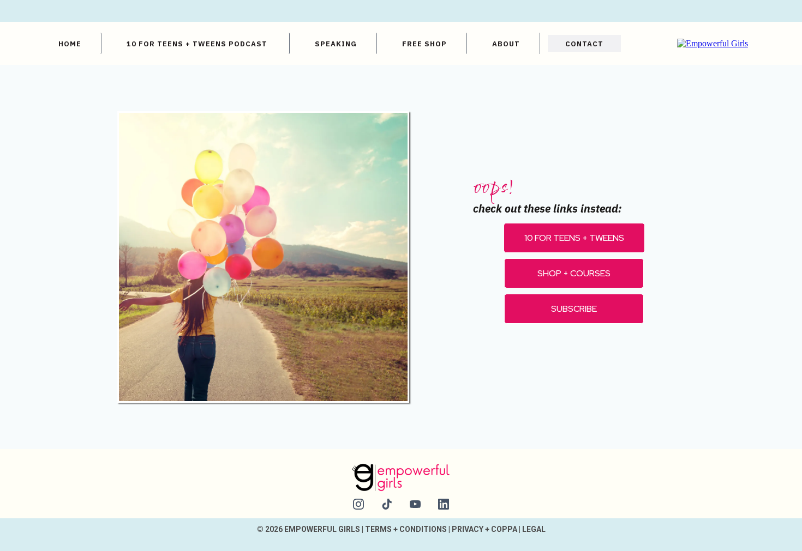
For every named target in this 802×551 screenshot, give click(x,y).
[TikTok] (387, 504)
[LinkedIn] (443, 504)
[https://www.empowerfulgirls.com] (712, 42)
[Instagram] (358, 504)
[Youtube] (415, 504)
